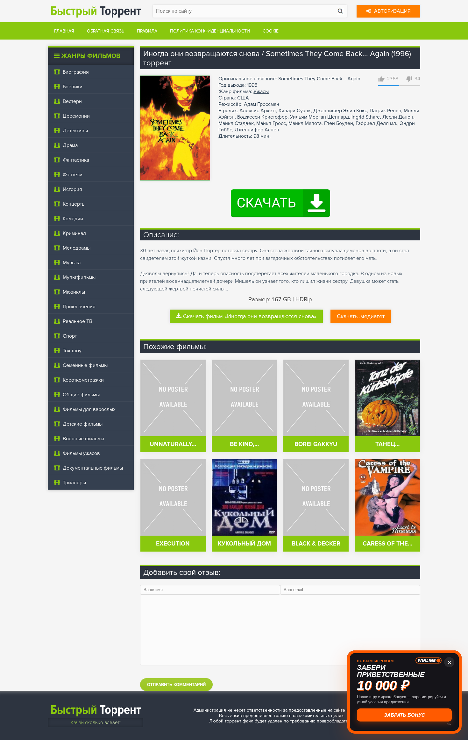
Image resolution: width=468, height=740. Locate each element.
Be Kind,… (244, 444)
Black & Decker (316, 543)
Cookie (271, 31)
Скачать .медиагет (361, 316)
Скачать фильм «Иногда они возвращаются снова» (249, 316)
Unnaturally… (173, 444)
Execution (173, 543)
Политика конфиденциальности (210, 31)
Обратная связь (105, 31)
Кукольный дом (244, 543)
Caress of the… (387, 543)
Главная (64, 31)
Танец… (387, 444)
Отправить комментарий (176, 684)
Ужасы (261, 91)
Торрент (95, 11)
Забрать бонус (404, 715)
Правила (147, 31)
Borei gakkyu (315, 444)
